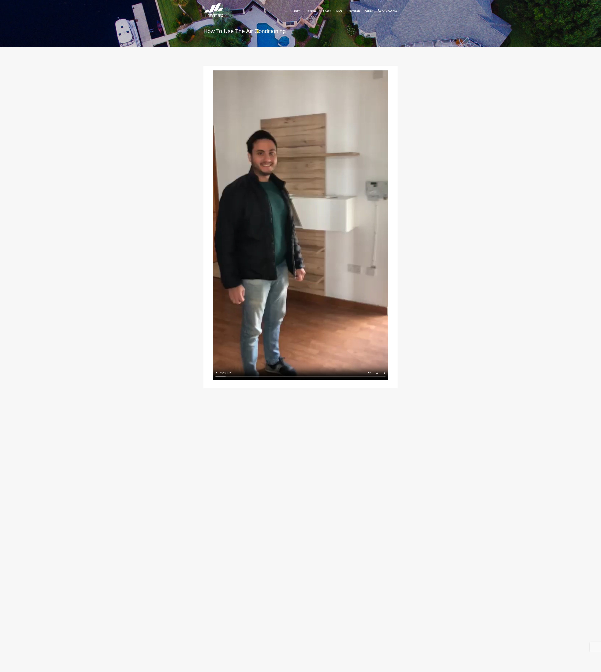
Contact (369, 10)
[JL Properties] (213, 17)
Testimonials (353, 10)
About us (326, 10)
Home (297, 10)
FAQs (339, 10)
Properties (311, 10)
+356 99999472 (390, 11)
